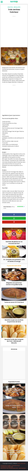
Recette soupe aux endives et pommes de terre (14, 321)
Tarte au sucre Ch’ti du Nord (14, 302)
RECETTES (10, 7)
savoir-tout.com (21, 463)
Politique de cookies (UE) (7, 467)
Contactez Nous (15, 465)
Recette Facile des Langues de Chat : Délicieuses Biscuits (14, 341)
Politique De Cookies (6, 465)
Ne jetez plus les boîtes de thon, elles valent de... (14, 422)
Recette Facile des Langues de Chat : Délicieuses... (14, 452)
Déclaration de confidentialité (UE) (9, 468)
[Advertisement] (14, 31)
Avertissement (22, 468)
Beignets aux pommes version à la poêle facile (14, 283)
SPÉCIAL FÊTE (17, 7)
